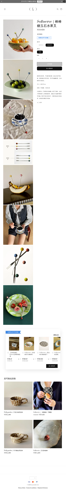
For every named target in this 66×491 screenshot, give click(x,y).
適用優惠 (39, 34)
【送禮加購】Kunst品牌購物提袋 (15, 354)
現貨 (40, 52)
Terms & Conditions (31, 487)
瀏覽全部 (56, 335)
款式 (38, 42)
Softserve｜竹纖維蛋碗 (59, 353)
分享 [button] (40, 102)
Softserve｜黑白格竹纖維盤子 (44, 353)
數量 (38, 55)
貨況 (38, 49)
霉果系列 (41, 45)
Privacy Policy (21, 487)
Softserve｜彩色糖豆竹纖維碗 (30, 353)
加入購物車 (49, 68)
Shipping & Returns (43, 487)
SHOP (40, 1)
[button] (5, 9)
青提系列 (49, 45)
